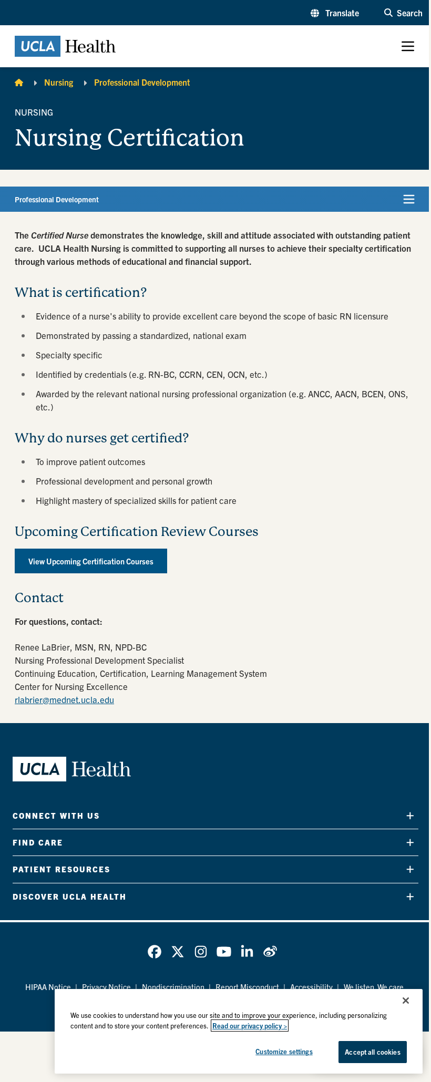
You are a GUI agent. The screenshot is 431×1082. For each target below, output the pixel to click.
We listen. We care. (375, 987)
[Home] (19, 82)
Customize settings (283, 1051)
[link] (154, 951)
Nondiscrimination (173, 987)
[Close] (405, 1000)
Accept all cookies (372, 1051)
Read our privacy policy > (249, 1025)
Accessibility (311, 987)
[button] (335, 12)
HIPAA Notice (48, 987)
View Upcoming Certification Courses (90, 561)
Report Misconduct (247, 987)
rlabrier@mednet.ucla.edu (64, 699)
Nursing (58, 82)
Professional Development (142, 82)
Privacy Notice (106, 987)
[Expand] (410, 815)
